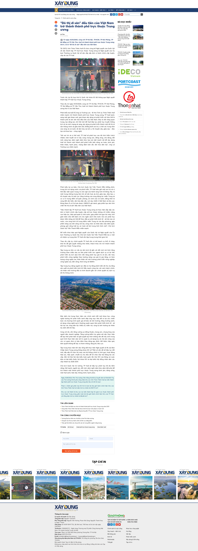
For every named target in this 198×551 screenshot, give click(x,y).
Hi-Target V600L (126, 126)
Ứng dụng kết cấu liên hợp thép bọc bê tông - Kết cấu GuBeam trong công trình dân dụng (124, 37)
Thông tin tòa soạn (62, 514)
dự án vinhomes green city (130, 129)
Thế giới (110, 542)
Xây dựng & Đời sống (132, 539)
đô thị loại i (71, 427)
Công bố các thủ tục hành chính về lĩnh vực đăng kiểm (76, 420)
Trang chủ (57, 18)
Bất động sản (120, 10)
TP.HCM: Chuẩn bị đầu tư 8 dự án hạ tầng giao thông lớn (124, 53)
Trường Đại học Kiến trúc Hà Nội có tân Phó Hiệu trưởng (77, 418)
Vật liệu (129, 10)
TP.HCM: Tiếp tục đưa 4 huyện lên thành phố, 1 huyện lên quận (124, 45)
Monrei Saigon (126, 131)
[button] (135, 10)
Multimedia (111, 539)
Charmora (126, 124)
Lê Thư (62, 34)
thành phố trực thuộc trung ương (85, 427)
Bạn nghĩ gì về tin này (71, 451)
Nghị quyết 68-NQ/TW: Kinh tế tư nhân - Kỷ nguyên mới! (60, 14)
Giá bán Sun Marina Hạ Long (126, 119)
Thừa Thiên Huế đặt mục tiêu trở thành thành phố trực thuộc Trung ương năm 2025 (85, 406)
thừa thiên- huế (101, 427)
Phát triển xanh (131, 537)
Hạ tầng (110, 10)
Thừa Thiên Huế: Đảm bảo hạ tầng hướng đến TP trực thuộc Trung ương (82, 411)
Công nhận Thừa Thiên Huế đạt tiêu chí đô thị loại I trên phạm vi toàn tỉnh (82, 408)
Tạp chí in (129, 542)
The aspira (125, 121)
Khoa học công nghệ (82, 10)
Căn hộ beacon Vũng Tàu (125, 112)
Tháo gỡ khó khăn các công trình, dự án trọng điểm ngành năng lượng (81, 423)
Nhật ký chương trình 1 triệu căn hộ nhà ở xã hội (91, 14)
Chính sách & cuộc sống (66, 10)
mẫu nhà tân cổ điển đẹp (131, 114)
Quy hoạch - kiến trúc (98, 10)
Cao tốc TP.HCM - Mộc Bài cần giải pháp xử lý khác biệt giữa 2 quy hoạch (124, 62)
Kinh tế (110, 537)
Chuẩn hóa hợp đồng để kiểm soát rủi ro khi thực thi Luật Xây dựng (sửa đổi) (124, 28)
